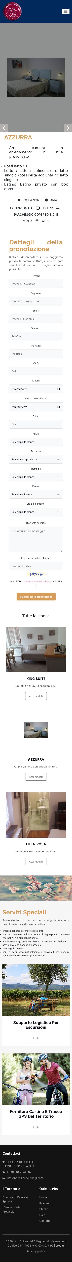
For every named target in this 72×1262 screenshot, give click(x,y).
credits (60, 1245)
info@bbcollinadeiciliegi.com (24, 1178)
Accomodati (36, 696)
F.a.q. (42, 1215)
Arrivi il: (36, 380)
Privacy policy (36, 1251)
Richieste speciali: (36, 522)
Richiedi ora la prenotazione (36, 596)
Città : (36, 416)
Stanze (43, 1209)
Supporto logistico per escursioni (36, 1025)
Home (43, 1197)
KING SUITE (36, 679)
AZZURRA (36, 759)
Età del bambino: (36, 503)
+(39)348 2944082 (18, 1172)
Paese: (36, 486)
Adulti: (36, 433)
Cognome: (36, 293)
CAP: (36, 363)
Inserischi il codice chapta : (36, 558)
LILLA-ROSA (36, 844)
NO (60, 581)
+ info (36, 1038)
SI (53, 581)
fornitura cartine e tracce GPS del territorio (36, 1114)
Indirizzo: (36, 345)
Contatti (44, 1220)
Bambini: (36, 468)
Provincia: (36, 451)
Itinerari (44, 1203)
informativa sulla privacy (37, 581)
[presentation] (4, 128)
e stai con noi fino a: (36, 398)
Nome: (36, 275)
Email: (36, 310)
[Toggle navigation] (65, 11)
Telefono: (36, 328)
